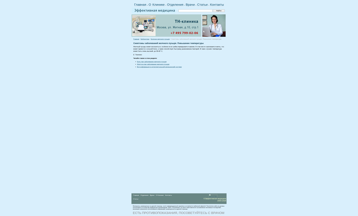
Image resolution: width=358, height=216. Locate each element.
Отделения (175, 4)
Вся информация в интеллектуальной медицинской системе (159, 67)
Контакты (217, 4)
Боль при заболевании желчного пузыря (152, 62)
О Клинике (157, 4)
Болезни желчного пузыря (160, 39)
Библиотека (145, 39)
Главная (140, 4)
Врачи (190, 4)
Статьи (202, 4)
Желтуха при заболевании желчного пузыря (153, 64)
